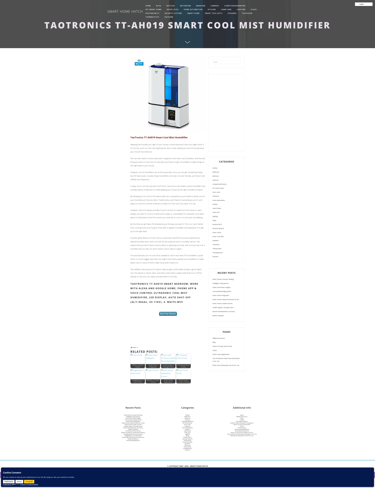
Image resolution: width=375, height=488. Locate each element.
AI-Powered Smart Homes (133, 431)
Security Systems (173, 13)
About (242, 415)
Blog (158, 6)
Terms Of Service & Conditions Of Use (242, 432)
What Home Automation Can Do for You (225, 365)
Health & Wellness (133, 439)
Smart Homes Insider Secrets (222, 303)
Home (214, 350)
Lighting (241, 9)
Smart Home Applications (220, 354)
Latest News (216, 208)
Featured (215, 196)
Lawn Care (226, 9)
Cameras (215, 6)
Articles (170, 6)
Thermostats (152, 17)
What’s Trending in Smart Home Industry (133, 432)
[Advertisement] (226, 111)
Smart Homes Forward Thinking (223, 279)
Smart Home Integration (220, 295)
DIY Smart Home (153, 9)
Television (247, 13)
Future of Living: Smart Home (222, 346)
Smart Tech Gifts (213, 13)
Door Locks (173, 9)
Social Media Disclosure (242, 431)
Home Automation (193, 9)
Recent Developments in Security (223, 311)
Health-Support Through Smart (222, 307)
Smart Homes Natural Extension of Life (225, 299)
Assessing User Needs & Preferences (133, 437)
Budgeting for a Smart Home (133, 435)
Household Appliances (133, 440)
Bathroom (185, 6)
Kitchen (212, 9)
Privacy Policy (242, 428)
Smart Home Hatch (125, 11)
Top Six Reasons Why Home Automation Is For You (226, 359)
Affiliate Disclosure (218, 338)
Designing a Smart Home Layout (133, 434)
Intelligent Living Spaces (220, 283)
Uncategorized (217, 253)
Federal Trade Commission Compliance (241, 423)
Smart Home (193, 13)
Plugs (254, 9)
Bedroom (200, 6)
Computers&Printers (235, 6)
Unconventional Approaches (221, 291)
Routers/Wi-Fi (152, 13)
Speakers (232, 13)
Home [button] (148, 6)
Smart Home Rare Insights (221, 287)
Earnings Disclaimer (242, 421)
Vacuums (169, 17)
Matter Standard (218, 316)
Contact (242, 420)
